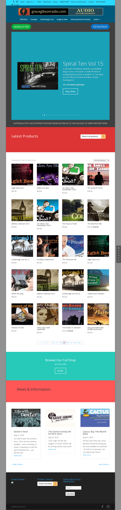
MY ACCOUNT (100, 2)
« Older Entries (17, 464)
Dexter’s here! (21, 431)
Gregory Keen (62, 19)
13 (66, 115)
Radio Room (47, 2)
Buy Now (70, 91)
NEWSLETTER (21, 26)
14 (68, 115)
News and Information (78, 2)
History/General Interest (81, 19)
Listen (96, 19)
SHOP (39, 2)
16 (72, 115)
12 (64, 115)
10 (60, 115)
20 (68, 342)
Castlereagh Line (47, 19)
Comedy (33, 19)
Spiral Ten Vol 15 (83, 63)
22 (75, 342)
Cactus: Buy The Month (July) (94, 432)
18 (76, 115)
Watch (55, 2)
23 (79, 342)
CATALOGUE (100, 26)
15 (70, 115)
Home (22, 2)
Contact (91, 2)
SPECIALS (23, 19)
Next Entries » (104, 464)
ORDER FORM (64, 2)
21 (72, 342)
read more (18, 455)
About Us (29, 2)
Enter (60, 370)
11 (62, 115)
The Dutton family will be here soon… (59, 432)
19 (78, 115)
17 (74, 115)
